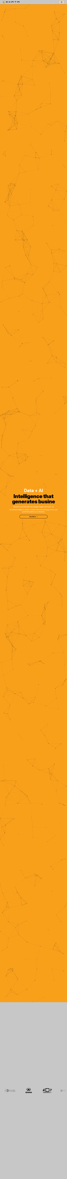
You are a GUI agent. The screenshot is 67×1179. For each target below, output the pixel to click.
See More (32, 516)
